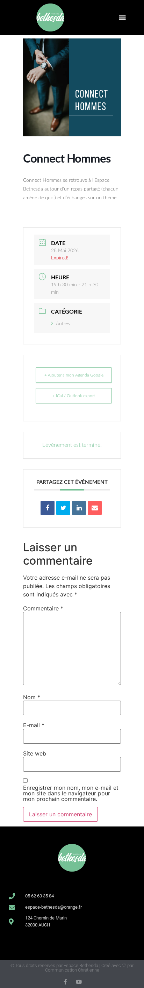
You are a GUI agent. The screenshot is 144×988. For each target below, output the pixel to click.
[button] (122, 17)
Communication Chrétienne (72, 970)
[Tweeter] (63, 508)
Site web (34, 753)
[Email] (95, 508)
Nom (31, 697)
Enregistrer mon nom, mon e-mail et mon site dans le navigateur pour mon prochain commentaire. (70, 793)
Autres (63, 323)
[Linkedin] (79, 508)
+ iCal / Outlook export (73, 396)
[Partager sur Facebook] (48, 508)
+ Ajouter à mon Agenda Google (73, 375)
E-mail (33, 725)
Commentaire (43, 608)
